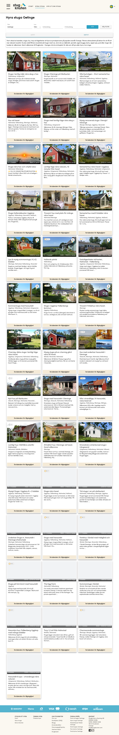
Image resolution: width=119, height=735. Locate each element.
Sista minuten (19, 722)
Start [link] (31, 6)
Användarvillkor (56, 725)
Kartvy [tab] (86, 35)
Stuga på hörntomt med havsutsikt (23, 584)
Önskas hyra (37, 718)
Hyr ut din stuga (53, 6)
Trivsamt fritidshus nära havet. (92, 306)
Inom (35, 24)
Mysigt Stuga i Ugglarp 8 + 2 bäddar (23, 491)
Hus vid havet (14, 121)
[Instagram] (93, 730)
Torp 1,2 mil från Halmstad (55, 630)
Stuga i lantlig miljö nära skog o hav (23, 74)
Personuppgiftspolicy (58, 727)
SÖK (92, 26)
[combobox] (18, 27)
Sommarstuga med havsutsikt (21, 306)
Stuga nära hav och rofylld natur (22, 167)
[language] (112, 6)
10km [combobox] (35, 27)
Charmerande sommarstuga (92, 630)
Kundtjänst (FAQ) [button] (57, 720)
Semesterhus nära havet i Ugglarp (94, 167)
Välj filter (105, 26)
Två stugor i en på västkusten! (92, 491)
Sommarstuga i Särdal (89, 584)
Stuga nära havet (51, 491)
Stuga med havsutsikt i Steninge (57, 399)
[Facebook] (90, 730)
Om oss (54, 718)
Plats (8, 24)
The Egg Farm (50, 584)
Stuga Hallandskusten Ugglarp (21, 213)
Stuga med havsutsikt (53, 538)
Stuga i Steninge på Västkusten (57, 74)
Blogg (54, 722)
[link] (77, 718)
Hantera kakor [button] (56, 729)
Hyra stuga (40, 6)
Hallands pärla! (50, 260)
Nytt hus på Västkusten (18, 399)
